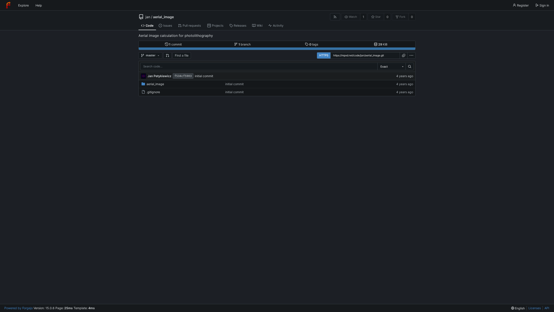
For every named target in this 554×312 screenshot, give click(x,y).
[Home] (8, 5)
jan (147, 17)
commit (175, 44)
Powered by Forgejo (18, 308)
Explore (23, 5)
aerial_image (163, 17)
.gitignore (153, 92)
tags (313, 44)
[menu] (411, 55)
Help (38, 5)
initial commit (204, 76)
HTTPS (323, 55)
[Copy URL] (403, 55)
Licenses (534, 308)
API (546, 308)
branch (244, 44)
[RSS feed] (335, 16)
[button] (167, 55)
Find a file (181, 55)
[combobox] (391, 66)
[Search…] (410, 66)
